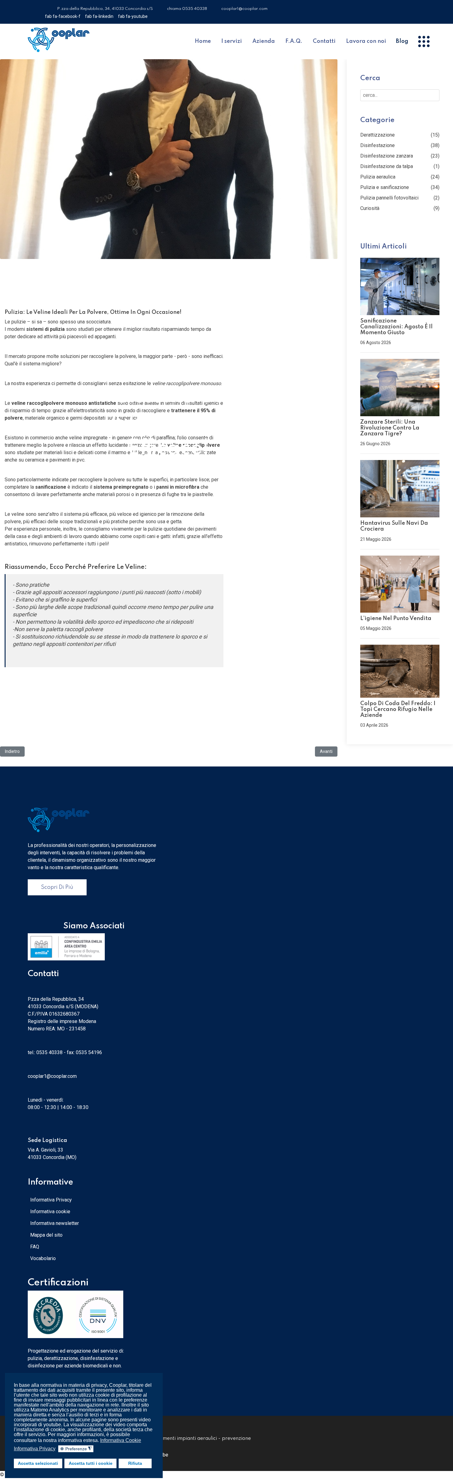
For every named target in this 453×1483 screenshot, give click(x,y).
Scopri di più (57, 887)
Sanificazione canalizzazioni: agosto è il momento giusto (396, 326)
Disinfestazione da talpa (386, 166)
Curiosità (369, 208)
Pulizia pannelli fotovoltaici (389, 198)
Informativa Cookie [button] (120, 1440)
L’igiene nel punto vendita (395, 618)
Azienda (263, 41)
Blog (402, 41)
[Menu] (424, 41)
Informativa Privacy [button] (34, 1448)
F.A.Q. (293, 41)
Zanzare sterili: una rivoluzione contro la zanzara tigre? (389, 428)
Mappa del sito (46, 1235)
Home (203, 41)
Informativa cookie (50, 1211)
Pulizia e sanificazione (384, 187)
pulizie (155, 529)
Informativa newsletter (54, 1223)
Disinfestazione (377, 145)
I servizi (231, 41)
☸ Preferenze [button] (76, 1449)
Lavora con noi (366, 41)
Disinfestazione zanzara (386, 156)
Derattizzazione (377, 135)
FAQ (34, 1247)
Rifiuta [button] (135, 1463)
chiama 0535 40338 (187, 9)
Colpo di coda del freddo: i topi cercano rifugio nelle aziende (397, 709)
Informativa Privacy (51, 1200)
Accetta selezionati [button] (38, 1463)
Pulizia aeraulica (377, 177)
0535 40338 (49, 1052)
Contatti (324, 41)
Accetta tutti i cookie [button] (90, 1463)
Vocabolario (43, 1258)
